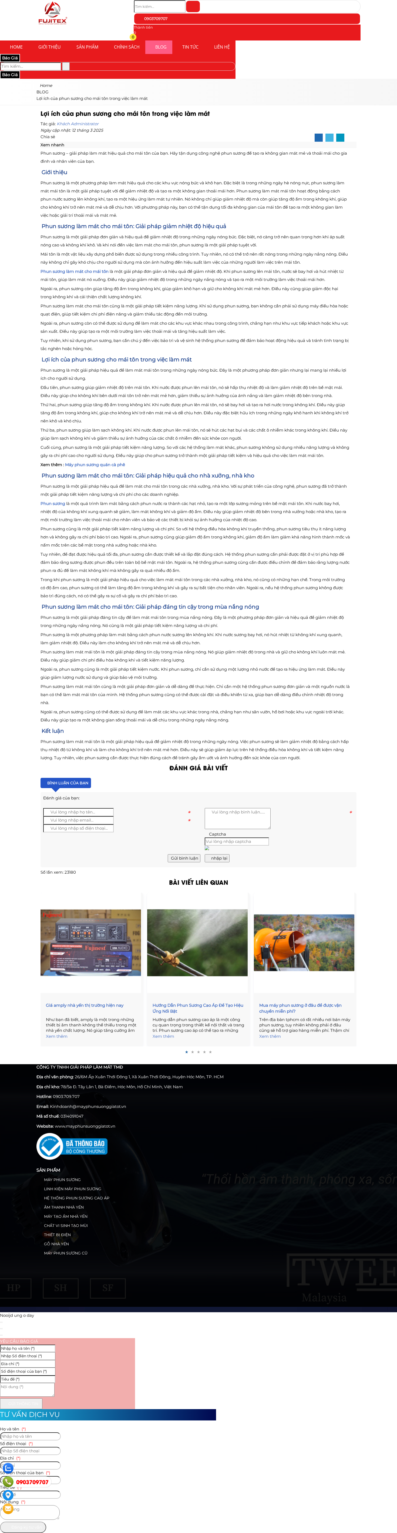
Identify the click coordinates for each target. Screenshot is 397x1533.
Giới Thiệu (49, 47)
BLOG (161, 47)
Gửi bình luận (184, 858)
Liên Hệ (222, 47)
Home (16, 47)
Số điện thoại (16, 1443)
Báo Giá (10, 57)
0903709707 (155, 18)
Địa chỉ (10, 1458)
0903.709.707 (66, 1096)
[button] (137, 38)
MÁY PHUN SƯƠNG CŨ (65, 1253)
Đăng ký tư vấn (26, 1527)
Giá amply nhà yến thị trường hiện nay (84, 1005)
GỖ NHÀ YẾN (56, 1244)
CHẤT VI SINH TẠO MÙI (65, 1225)
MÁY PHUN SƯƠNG (62, 1179)
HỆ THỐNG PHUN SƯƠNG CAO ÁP (76, 1198)
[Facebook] (318, 138)
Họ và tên (13, 1429)
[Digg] (340, 138)
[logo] (52, 25)
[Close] (1, 1322)
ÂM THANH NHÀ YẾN (63, 1207)
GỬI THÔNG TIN (22, 1403)
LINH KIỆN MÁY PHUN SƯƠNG (72, 1188)
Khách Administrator (78, 123)
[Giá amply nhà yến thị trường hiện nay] (92, 943)
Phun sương (53, 503)
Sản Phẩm (87, 47)
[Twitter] (329, 138)
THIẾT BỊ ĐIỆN (57, 1234)
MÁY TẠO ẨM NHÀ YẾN (65, 1216)
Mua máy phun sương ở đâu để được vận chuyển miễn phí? (300, 1008)
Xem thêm (57, 1036)
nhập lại (218, 858)
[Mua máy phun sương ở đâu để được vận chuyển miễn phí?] (305, 943)
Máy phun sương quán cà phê (95, 464)
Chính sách (127, 47)
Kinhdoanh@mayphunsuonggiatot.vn (88, 1106)
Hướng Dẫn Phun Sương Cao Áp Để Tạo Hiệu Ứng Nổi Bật (198, 1008)
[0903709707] (8, 1481)
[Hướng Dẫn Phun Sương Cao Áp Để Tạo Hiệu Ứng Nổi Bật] (198, 943)
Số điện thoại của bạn (25, 1472)
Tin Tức (190, 47)
